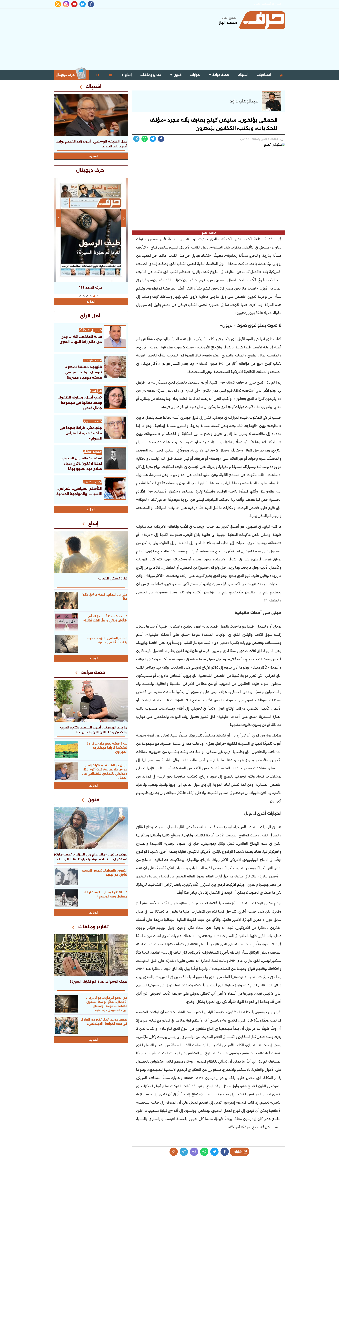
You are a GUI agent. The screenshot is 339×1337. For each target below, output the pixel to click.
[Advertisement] (125, 38)
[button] (98, 296)
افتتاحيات (264, 75)
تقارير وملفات (150, 75)
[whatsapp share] (144, 139)
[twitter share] (153, 139)
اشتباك (243, 75)
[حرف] (262, 20)
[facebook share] (161, 139)
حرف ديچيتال (66, 75)
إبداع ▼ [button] (126, 75)
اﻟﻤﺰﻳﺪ (91, 509)
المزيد (93, 156)
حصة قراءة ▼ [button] (219, 75)
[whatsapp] (174, 1152)
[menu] (110, 75)
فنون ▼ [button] (175, 75)
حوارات (195, 75)
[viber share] (136, 139)
